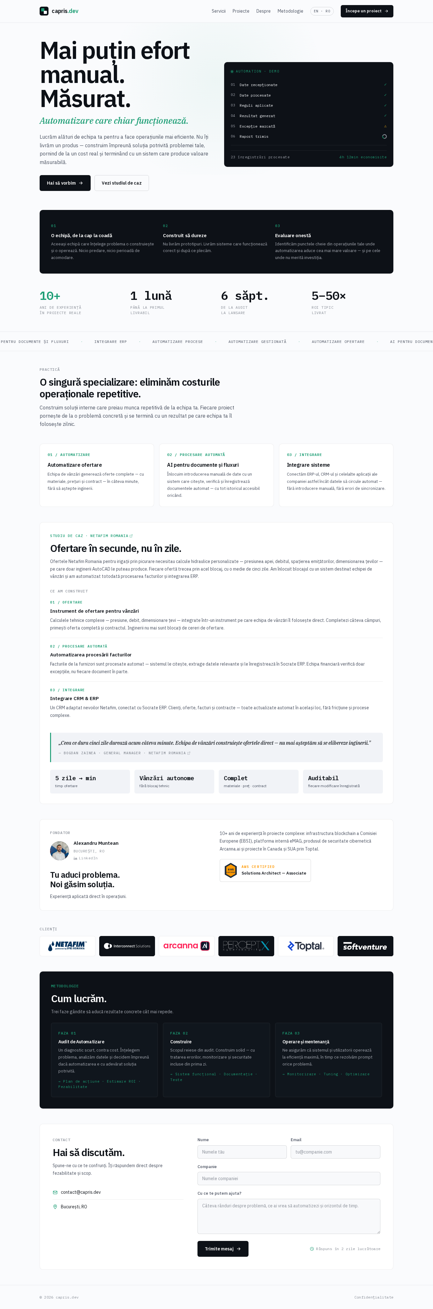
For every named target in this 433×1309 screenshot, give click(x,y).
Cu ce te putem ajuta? (219, 1193)
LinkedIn (88, 858)
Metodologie (290, 11)
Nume (203, 1139)
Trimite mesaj (219, 1249)
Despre (263, 11)
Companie (207, 1166)
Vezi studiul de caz (122, 183)
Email (296, 1139)
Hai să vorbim (61, 183)
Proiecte (241, 11)
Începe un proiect (364, 11)
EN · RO (322, 11)
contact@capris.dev (81, 1192)
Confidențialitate (373, 1297)
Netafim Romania (109, 535)
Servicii (219, 11)
